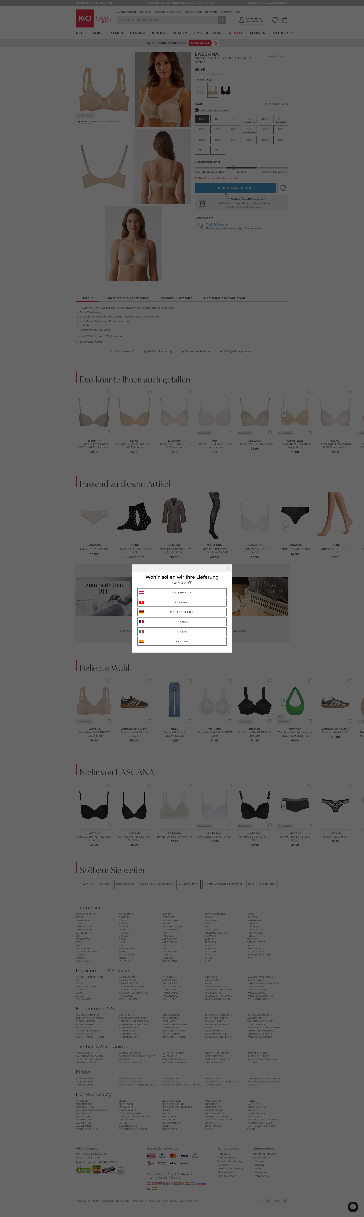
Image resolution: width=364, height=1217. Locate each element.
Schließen (228, 568)
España (182, 641)
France (182, 621)
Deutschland (182, 612)
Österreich (182, 592)
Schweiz (182, 602)
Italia (182, 631)
